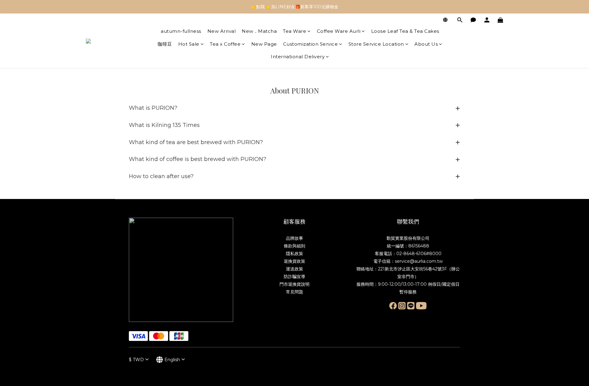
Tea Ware (294, 31)
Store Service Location (376, 44)
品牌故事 (294, 238)
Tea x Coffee (225, 44)
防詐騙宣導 (294, 276)
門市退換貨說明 (294, 284)
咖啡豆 (165, 44)
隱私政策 (294, 253)
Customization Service (310, 44)
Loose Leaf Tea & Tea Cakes (405, 31)
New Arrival (221, 31)
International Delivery (298, 56)
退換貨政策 (294, 261)
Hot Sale (188, 44)
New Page (264, 44)
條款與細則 (294, 246)
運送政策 (294, 269)
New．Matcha (259, 31)
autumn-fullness (181, 31)
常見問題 (294, 292)
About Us (426, 44)
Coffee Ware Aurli (339, 31)
